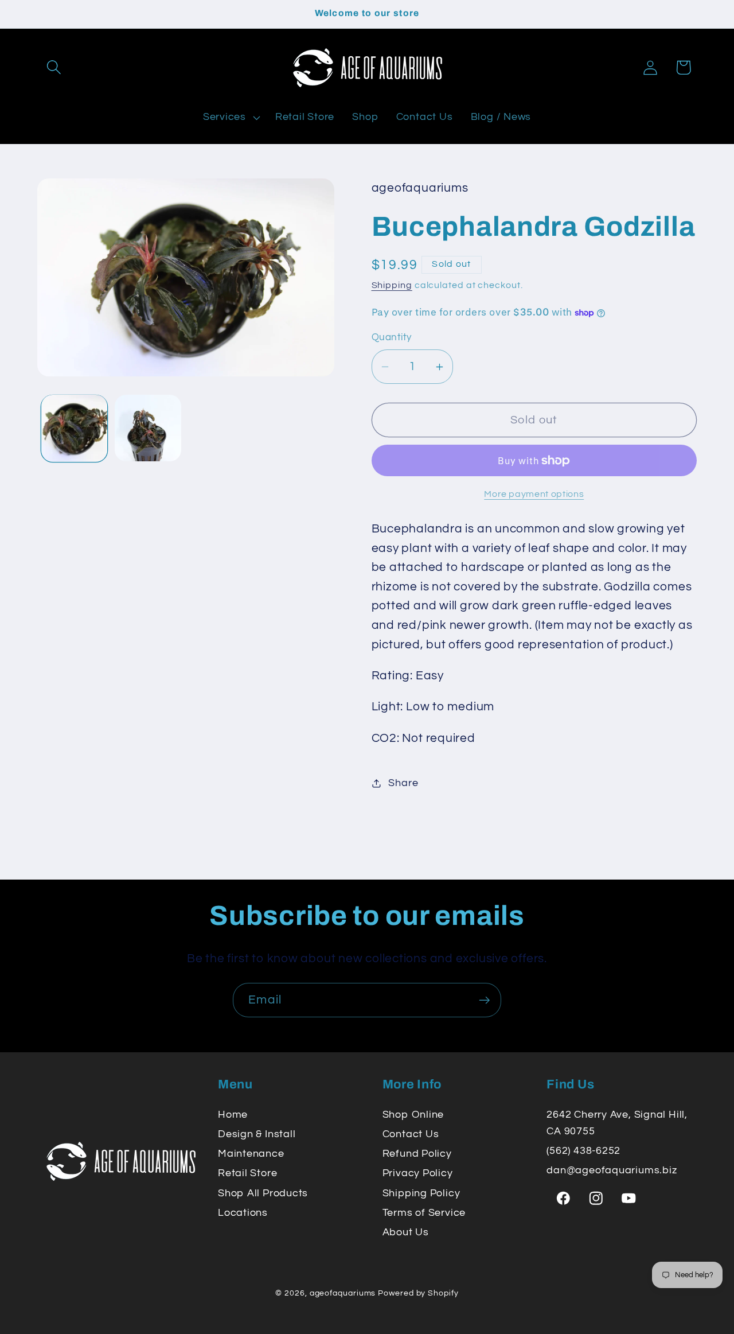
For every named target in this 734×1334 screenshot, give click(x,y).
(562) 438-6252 (583, 1150)
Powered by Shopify (418, 1292)
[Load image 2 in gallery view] (148, 428)
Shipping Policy (421, 1193)
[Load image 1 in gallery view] (74, 428)
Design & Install (256, 1134)
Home (233, 1114)
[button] (53, 67)
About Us (405, 1232)
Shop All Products (263, 1193)
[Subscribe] (484, 1000)
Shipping (392, 285)
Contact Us (410, 1134)
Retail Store (247, 1173)
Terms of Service (424, 1212)
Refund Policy (417, 1153)
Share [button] (403, 782)
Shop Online (413, 1114)
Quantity (392, 338)
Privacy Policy (417, 1173)
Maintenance (251, 1153)
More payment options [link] (534, 494)
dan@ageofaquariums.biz (611, 1170)
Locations (243, 1212)
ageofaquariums (343, 1292)
